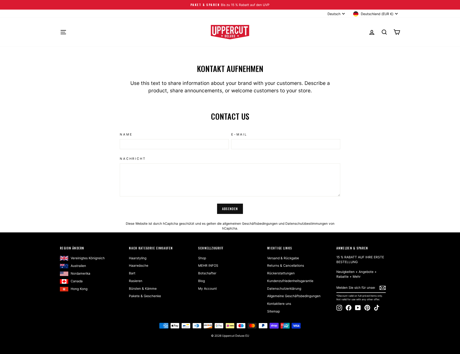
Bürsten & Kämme (143, 288)
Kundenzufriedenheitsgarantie (290, 281)
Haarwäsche (138, 265)
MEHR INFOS (208, 265)
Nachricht (133, 158)
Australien (78, 266)
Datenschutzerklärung (284, 288)
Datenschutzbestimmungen (306, 223)
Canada (77, 281)
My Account (207, 288)
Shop (202, 258)
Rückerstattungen (281, 273)
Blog (201, 281)
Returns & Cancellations (285, 265)
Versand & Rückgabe (283, 258)
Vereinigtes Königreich (88, 258)
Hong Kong (79, 289)
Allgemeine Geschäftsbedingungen (294, 296)
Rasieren (135, 281)
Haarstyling (137, 258)
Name (126, 134)
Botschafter (207, 273)
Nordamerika (80, 273)
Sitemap (273, 311)
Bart (132, 273)
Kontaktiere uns (279, 304)
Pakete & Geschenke (145, 296)
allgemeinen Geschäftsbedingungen (250, 223)
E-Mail (239, 134)
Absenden (230, 208)
